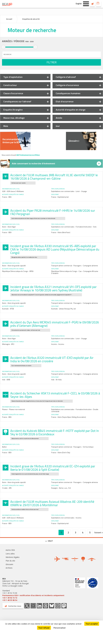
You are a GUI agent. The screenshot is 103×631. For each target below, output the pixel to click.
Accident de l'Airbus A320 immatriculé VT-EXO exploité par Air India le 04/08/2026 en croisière (51, 359)
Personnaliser (60, 627)
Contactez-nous (92, 3)
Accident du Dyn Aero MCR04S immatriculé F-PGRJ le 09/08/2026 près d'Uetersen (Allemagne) (54, 324)
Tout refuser (44, 627)
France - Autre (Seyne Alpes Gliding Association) (68, 417)
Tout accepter (92, 623)
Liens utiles (10, 553)
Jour (58, 126)
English (79, 3)
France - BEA (6, 197)
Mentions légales (12, 557)
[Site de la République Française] (79, 589)
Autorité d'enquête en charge (70, 109)
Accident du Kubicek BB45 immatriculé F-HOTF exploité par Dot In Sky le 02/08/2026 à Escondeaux (54, 432)
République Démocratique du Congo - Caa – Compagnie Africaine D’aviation (74, 272)
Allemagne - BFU (8, 344)
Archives (9, 568)
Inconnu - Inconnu (57, 344)
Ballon (4, 447)
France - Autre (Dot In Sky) (60, 452)
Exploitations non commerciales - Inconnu (66, 517)
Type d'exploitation (12, 77)
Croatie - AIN (6, 488)
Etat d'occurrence (64, 101)
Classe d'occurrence (13, 93)
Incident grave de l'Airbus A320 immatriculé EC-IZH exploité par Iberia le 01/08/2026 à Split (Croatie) (52, 468)
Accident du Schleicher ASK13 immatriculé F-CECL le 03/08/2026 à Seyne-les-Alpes (55, 395)
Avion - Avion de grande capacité (14, 265)
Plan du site (10, 560)
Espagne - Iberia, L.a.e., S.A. (61, 488)
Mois (5, 126)
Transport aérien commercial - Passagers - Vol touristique (72, 447)
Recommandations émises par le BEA (12, 141)
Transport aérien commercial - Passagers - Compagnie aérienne (74, 265)
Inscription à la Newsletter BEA (98, 3)
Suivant (98, 532)
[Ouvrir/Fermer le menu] (86, 3)
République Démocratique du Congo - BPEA (17, 271)
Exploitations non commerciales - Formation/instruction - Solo (73, 227)
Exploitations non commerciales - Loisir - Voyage (69, 191)
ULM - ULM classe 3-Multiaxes (13, 191)
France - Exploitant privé (60, 197)
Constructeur (10, 85)
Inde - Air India (56, 379)
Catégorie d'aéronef (66, 77)
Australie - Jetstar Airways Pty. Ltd (63, 308)
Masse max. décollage (14, 118)
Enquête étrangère (13, 109)
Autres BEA (10, 550)
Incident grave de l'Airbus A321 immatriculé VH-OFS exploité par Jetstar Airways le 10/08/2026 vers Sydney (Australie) (53, 288)
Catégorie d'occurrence (67, 85)
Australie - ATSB (8, 308)
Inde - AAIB (6, 379)
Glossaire (73, 140)
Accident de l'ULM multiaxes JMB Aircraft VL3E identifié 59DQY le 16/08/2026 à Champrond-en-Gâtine (54, 177)
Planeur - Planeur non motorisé (13, 409)
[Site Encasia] (92, 589)
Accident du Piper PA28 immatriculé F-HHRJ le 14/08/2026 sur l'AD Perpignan (52, 212)
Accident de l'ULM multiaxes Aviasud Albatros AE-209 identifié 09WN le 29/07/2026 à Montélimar (52, 503)
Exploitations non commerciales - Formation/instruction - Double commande (74, 410)
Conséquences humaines (68, 93)
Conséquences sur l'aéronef (17, 101)
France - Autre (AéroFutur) (60, 232)
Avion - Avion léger (9, 227)
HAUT (50, 540)
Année (59, 118)
